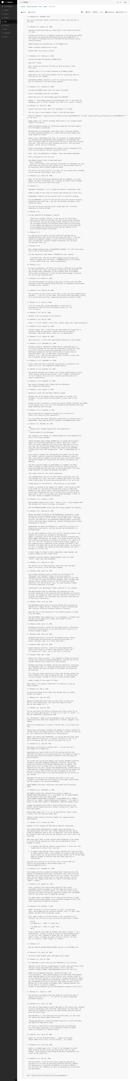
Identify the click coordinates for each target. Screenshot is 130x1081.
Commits (32, 12)
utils (40, 6)
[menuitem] (8, 6)
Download (122, 12)
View (24, 12)
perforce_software (32, 6)
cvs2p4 (45, 6)
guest (23, 6)
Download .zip (110, 12)
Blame (88, 12)
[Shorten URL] (82, 12)
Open (96, 12)
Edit (102, 12)
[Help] (120, 2)
